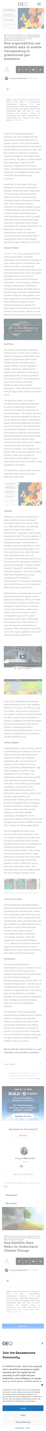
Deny (23, 1415)
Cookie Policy (19, 1428)
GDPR (28, 1428)
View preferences (23, 1422)
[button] (42, 1385)
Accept (23, 1408)
